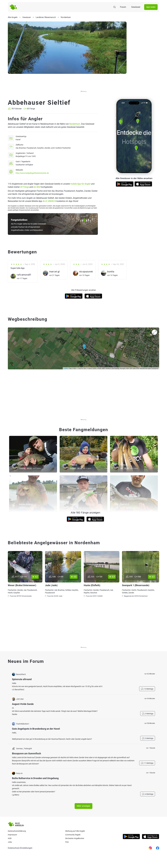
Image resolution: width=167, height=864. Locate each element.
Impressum (12, 835)
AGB (9, 838)
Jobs (10, 842)
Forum (123, 7)
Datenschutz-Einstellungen (20, 848)
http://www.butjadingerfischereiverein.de (32, 173)
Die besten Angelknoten (74, 838)
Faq (67, 842)
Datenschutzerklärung (17, 831)
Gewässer (135, 7)
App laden (151, 7)
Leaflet (65, 368)
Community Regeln (72, 835)
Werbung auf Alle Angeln (75, 831)
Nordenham (74, 124)
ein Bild (36, 187)
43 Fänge (24, 187)
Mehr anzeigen (83, 806)
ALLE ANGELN (49, 201)
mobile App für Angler (80, 184)
